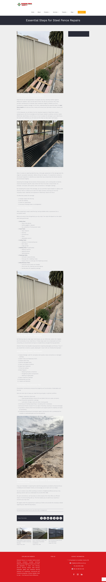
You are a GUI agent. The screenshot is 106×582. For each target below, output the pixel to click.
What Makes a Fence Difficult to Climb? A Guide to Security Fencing (22, 533)
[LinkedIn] (81, 574)
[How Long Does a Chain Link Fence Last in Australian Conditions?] (40, 533)
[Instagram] (77, 574)
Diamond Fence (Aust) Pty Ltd (24, 510)
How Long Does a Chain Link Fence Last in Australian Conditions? (38, 533)
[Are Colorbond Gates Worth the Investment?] (56, 533)
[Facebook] (73, 574)
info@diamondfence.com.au (78, 563)
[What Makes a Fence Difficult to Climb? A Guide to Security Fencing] (24, 533)
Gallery (26, 533)
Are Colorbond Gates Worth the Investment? (54, 533)
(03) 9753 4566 (79, 566)
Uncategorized (43, 510)
